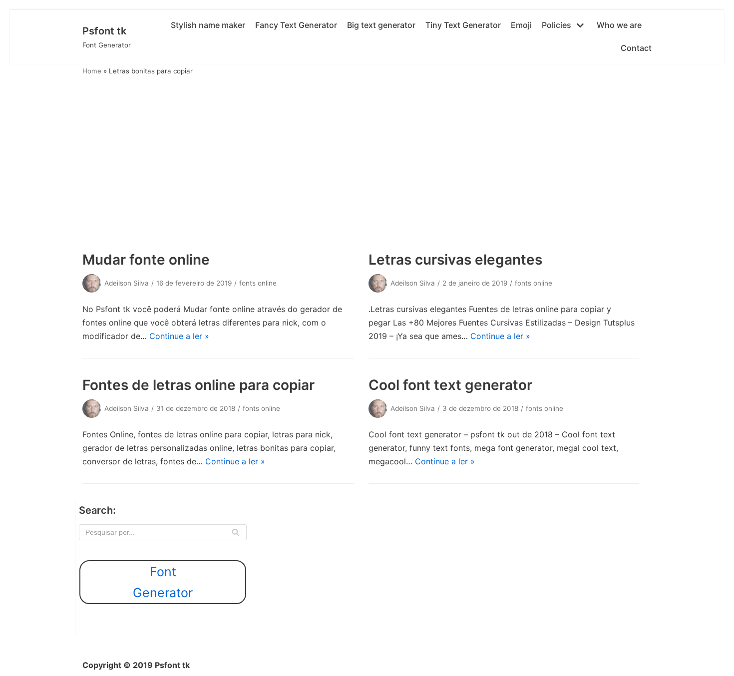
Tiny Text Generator (463, 25)
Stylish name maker (208, 25)
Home (91, 71)
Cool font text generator (450, 384)
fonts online (258, 283)
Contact (636, 48)
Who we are (619, 25)
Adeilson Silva (126, 283)
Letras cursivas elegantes (455, 259)
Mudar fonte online (146, 259)
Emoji (521, 25)
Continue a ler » (179, 336)
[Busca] (235, 532)
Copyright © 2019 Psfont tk (136, 665)
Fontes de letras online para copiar (198, 384)
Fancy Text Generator (296, 25)
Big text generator (381, 25)
